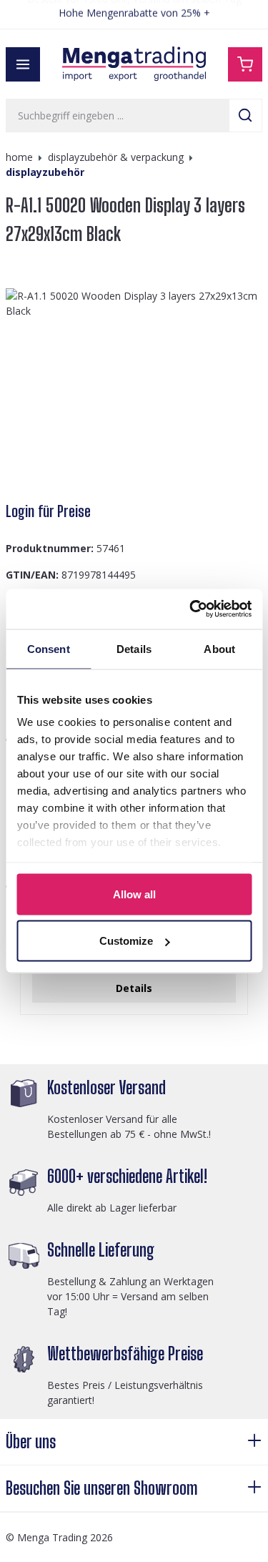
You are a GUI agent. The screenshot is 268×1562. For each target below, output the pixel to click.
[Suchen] (245, 115)
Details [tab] (134, 648)
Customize (126, 941)
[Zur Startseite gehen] (134, 64)
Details (134, 988)
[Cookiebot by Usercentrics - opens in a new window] (191, 609)
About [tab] (219, 648)
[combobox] (117, 115)
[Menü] (23, 64)
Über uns (31, 1441)
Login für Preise (48, 511)
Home (19, 157)
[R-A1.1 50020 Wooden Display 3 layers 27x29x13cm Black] (134, 388)
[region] (134, 388)
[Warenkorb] (245, 64)
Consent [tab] (48, 648)
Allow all (134, 894)
